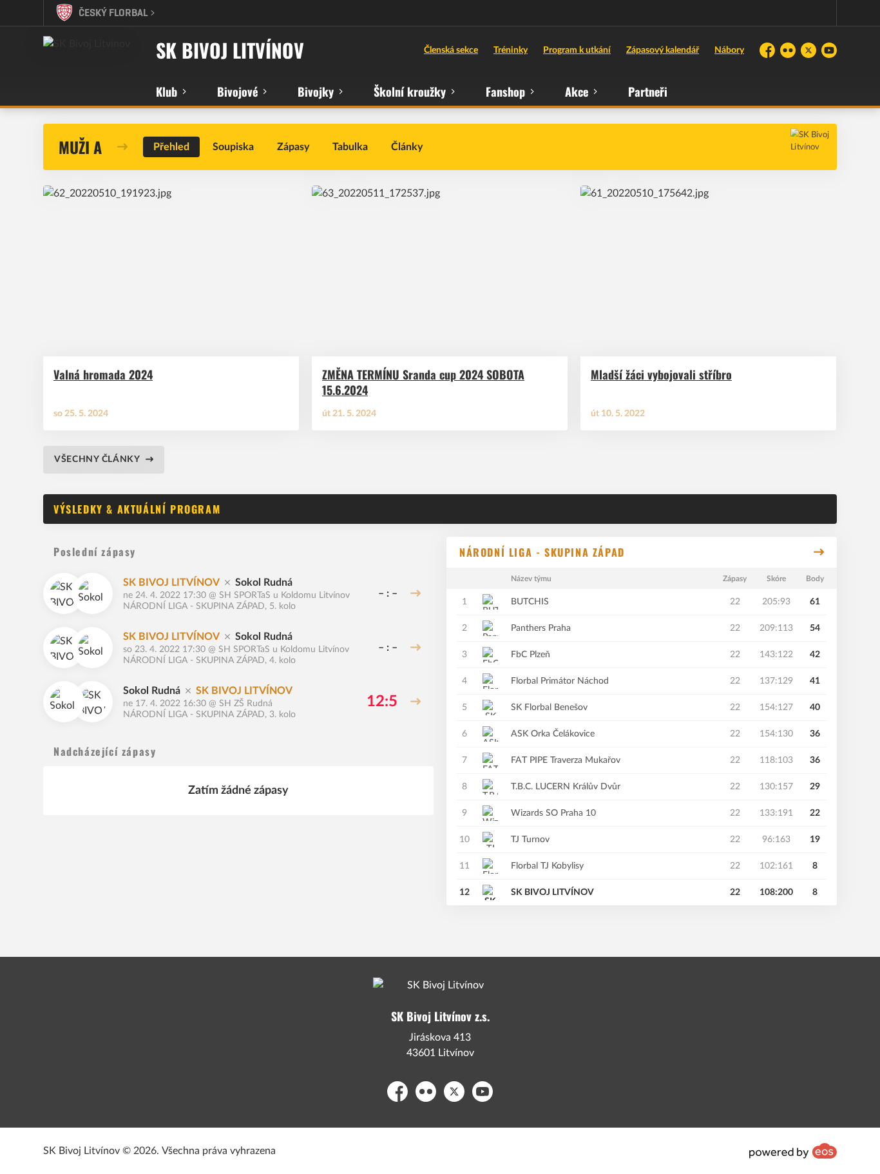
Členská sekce (451, 50)
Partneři (647, 91)
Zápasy (293, 147)
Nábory (729, 50)
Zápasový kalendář (662, 50)
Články (407, 147)
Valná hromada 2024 (103, 375)
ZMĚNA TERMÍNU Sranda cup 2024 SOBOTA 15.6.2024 (423, 383)
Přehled (171, 147)
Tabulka (350, 147)
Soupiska (233, 147)
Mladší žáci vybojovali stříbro (661, 375)
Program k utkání (577, 50)
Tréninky (510, 50)
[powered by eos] (793, 1151)
